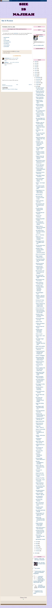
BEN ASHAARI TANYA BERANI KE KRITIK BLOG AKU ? (40, 162)
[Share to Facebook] (17, 51)
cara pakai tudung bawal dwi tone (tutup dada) (41, 586)
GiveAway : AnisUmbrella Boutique (39, 455)
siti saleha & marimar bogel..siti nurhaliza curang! (40, 153)
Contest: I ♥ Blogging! (40, 355)
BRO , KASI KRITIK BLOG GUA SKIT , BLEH (40, 504)
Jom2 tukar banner (39, 301)
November (38, 79)
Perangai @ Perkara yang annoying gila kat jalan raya (40, 532)
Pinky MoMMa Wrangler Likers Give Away (40, 343)
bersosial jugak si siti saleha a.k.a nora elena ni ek (40, 514)
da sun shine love (6, 43)
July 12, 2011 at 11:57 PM (14, 58)
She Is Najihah (7, 21)
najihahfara (7, 62)
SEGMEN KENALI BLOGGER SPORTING (39, 388)
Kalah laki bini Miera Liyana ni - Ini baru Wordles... (40, 115)
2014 (36, 70)
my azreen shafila (6, 40)
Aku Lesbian (37, 568)
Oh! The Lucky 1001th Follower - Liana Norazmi (40, 134)
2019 (36, 65)
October (38, 81)
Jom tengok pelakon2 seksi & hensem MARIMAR (40, 381)
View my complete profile (38, 45)
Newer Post (3, 84)
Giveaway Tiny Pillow (40, 478)
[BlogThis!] (16, 51)
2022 (36, 61)
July (37, 86)
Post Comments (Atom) (9, 85)
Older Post (30, 84)
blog (6, 52)
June (37, 541)
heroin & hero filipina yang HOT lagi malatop (40, 180)
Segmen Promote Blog (40, 429)
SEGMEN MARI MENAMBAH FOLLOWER (39, 331)
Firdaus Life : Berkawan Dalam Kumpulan (39, 238)
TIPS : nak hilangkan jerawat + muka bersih (40, 148)
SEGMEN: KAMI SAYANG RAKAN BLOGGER (40, 315)
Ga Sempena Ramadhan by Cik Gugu (40, 432)
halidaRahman (7, 58)
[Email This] (15, 51)
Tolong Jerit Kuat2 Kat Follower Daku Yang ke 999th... (40, 139)
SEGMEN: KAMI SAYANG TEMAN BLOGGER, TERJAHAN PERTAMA (40, 288)
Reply (6, 60)
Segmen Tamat (39, 321)
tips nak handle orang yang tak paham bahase (40, 487)
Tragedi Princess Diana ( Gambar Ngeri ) (39, 101)
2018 (36, 66)
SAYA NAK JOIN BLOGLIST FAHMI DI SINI (40, 197)
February (38, 548)
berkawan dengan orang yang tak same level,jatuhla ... (40, 169)
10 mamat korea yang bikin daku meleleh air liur (40, 260)
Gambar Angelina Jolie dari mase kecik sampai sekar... (40, 369)
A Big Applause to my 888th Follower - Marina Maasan (40, 191)
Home (17, 84)
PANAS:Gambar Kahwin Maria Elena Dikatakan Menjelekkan (39, 572)
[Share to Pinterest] (18, 51)
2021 (36, 63)
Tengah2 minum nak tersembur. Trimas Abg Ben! (40, 157)
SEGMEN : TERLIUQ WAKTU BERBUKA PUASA (40, 297)
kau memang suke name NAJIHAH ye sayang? (40, 223)
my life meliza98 (6, 46)
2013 (36, 72)
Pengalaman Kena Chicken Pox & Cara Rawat (38, 592)
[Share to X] (16, 51)
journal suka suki (6, 37)
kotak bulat (16, 33)
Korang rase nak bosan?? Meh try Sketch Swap (39, 268)
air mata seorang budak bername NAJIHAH (39, 209)
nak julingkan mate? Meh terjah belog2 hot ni (40, 407)
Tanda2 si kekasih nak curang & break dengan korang (40, 305)
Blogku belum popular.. (40, 346)
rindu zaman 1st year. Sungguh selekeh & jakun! (40, 187)
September (38, 82)
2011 (36, 75)
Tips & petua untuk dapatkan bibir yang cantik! (40, 276)
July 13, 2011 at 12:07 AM (14, 62)
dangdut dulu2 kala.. (40, 473)
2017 (36, 68)
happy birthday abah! (40, 421)
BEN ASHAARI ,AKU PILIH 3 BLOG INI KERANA (40, 272)
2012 (36, 74)
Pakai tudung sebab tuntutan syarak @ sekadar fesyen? (40, 358)
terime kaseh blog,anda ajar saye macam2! (40, 536)
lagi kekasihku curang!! (40, 539)
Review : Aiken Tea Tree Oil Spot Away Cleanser (40, 467)
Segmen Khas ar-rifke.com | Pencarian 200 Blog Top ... (40, 227)
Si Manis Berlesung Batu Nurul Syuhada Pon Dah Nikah (40, 311)
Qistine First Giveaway (40, 254)
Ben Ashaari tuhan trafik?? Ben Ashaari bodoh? (40, 127)
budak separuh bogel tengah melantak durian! (40, 373)
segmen (9, 52)
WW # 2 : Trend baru (40, 234)
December (38, 77)
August (37, 84)
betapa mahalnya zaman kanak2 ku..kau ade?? (39, 524)
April (37, 545)
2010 (36, 553)
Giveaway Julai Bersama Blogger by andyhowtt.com (40, 415)
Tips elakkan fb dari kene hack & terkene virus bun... (40, 232)
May (37, 543)
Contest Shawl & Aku (40, 308)
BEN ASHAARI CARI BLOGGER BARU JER (40, 205)
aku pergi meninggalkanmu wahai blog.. (39, 462)
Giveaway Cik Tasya (40, 300)
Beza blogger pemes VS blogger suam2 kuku (40, 242)
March (37, 547)
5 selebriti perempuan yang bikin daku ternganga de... (40, 352)
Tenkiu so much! (39, 333)
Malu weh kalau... (39, 194)
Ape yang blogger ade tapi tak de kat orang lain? (40, 119)
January (38, 550)
